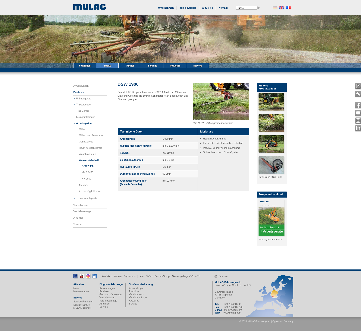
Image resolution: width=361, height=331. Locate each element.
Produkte (78, 92)
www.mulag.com (232, 312)
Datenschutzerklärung (158, 276)
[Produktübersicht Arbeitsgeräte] (272, 217)
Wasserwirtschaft (89, 160)
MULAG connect (82, 307)
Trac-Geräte (82, 110)
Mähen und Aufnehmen (91, 135)
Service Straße (81, 304)
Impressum (130, 276)
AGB (197, 276)
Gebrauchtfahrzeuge (110, 294)
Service (77, 224)
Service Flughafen (83, 301)
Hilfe (141, 276)
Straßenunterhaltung (141, 284)
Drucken (223, 276)
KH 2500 (86, 178)
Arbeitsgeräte (84, 123)
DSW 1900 (87, 166)
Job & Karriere (188, 7)
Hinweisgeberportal (182, 276)
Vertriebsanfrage (82, 211)
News (76, 288)
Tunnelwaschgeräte (86, 198)
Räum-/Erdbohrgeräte (90, 147)
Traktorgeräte (83, 104)
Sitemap (116, 276)
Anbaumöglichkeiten (90, 191)
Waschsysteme (87, 154)
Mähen (82, 129)
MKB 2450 (87, 172)
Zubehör (83, 185)
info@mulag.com (233, 309)
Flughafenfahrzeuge (111, 284)
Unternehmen (166, 7)
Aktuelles (207, 7)
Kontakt (223, 7)
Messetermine (81, 291)
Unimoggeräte (83, 98)
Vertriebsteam (80, 205)
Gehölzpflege (86, 141)
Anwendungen (81, 85)
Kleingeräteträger (85, 117)
